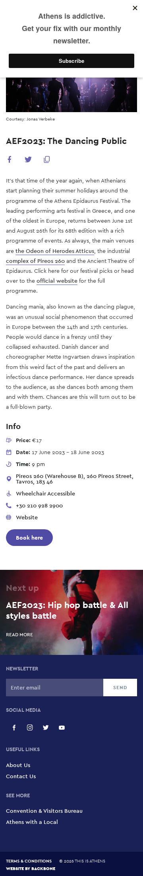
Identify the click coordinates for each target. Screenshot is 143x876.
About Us (18, 765)
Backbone (43, 868)
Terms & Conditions (29, 861)
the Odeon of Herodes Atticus (54, 250)
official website (57, 280)
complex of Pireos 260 (35, 260)
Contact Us (21, 776)
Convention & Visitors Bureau (44, 810)
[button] (9, 161)
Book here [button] (29, 537)
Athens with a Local (32, 821)
